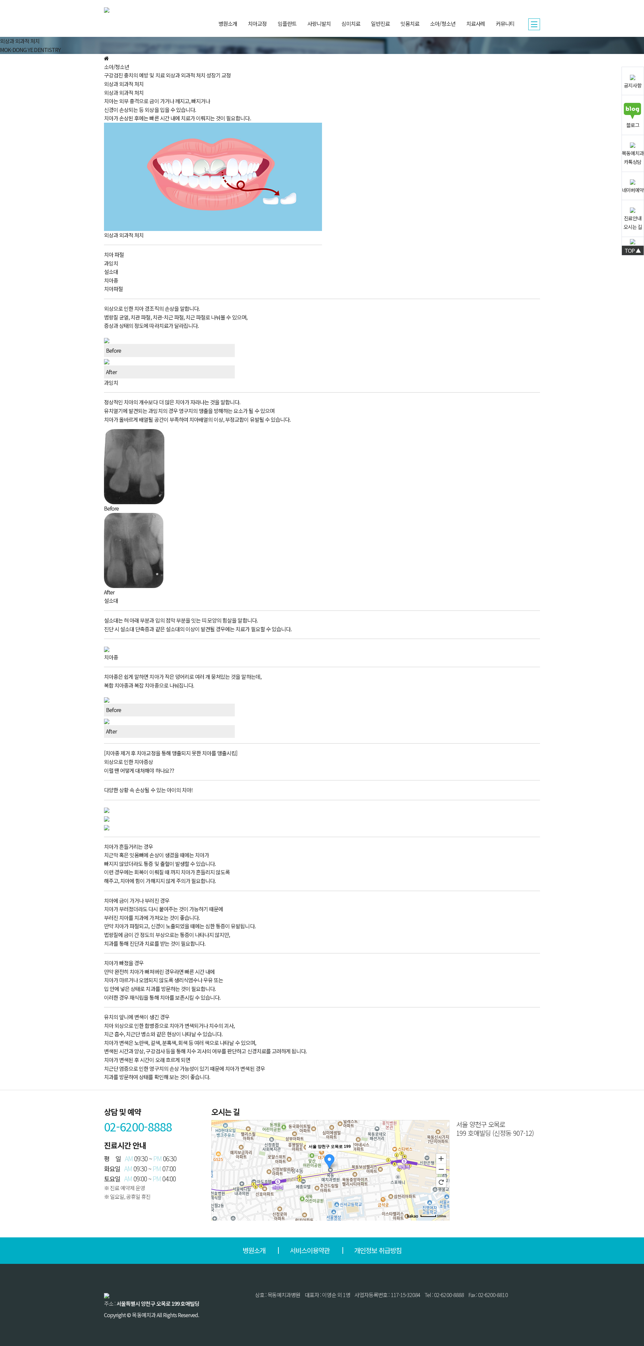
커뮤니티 (505, 23)
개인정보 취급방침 (377, 1250)
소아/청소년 (442, 23)
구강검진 (113, 75)
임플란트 (287, 23)
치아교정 (257, 23)
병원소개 (227, 23)
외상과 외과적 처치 (185, 75)
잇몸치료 (409, 23)
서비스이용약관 (310, 1250)
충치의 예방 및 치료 (144, 75)
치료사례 (475, 23)
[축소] (441, 1169)
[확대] (441, 1158)
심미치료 (350, 23)
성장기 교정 (218, 75)
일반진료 (380, 23)
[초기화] (441, 1182)
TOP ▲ (633, 250)
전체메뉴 (534, 24)
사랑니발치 (319, 23)
